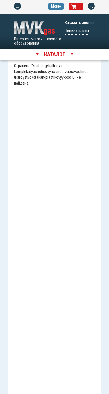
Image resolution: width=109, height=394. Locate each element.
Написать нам (77, 31)
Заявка (73, 6)
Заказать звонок (80, 22)
